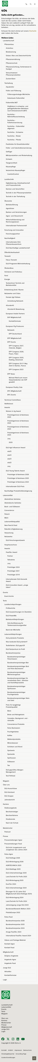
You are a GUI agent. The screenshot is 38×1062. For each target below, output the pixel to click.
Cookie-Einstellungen (8, 1057)
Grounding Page (21, 1054)
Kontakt (4, 1050)
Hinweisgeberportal (7, 1054)
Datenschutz (27, 1050)
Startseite (32, 31)
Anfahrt (10, 1050)
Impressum (18, 1050)
